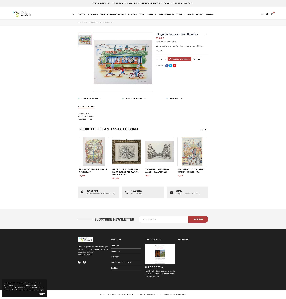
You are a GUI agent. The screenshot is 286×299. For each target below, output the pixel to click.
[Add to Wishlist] (194, 59)
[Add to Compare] (199, 59)
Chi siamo (115, 246)
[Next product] (206, 34)
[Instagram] (84, 262)
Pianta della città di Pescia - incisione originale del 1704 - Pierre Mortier (126, 172)
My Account (267, 14)
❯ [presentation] (205, 129)
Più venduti (115, 251)
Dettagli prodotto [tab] (86, 106)
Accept (42, 294)
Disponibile (82, 116)
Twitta (170, 65)
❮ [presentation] (202, 129)
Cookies (114, 268)
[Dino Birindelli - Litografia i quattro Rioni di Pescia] (192, 151)
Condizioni (82, 119)
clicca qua (40, 290)
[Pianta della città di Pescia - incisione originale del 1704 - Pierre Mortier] (126, 151)
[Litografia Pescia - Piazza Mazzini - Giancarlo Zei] (159, 151)
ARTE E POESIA (154, 267)
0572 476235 (136, 193)
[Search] (262, 14)
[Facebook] (79, 262)
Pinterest (174, 65)
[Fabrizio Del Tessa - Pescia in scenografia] (94, 151)
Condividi (167, 65)
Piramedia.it (180, 294)
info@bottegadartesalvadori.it (187, 193)
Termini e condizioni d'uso (121, 262)
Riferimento (82, 113)
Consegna (115, 257)
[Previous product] (204, 34)
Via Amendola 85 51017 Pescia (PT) (101, 193)
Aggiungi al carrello (181, 59)
